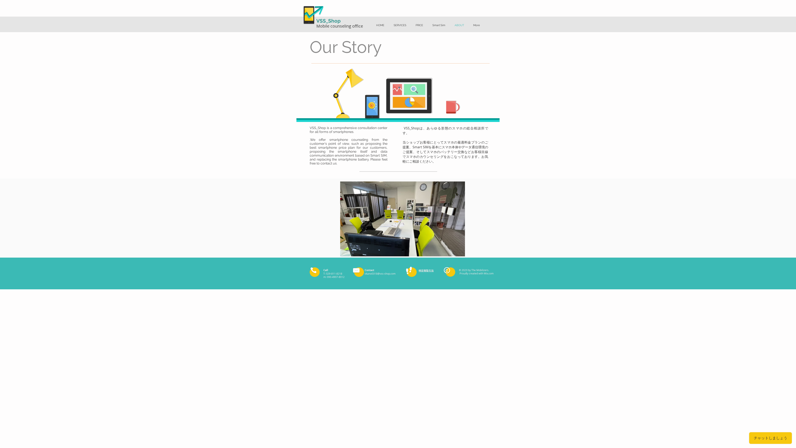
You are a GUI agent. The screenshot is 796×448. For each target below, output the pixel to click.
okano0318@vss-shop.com (380, 273)
